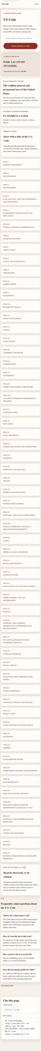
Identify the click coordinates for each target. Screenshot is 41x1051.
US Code (5, 4)
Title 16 (5, 122)
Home (37, 4)
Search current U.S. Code (20, 46)
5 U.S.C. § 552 (15, 120)
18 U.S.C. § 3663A (27, 120)
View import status (7, 985)
